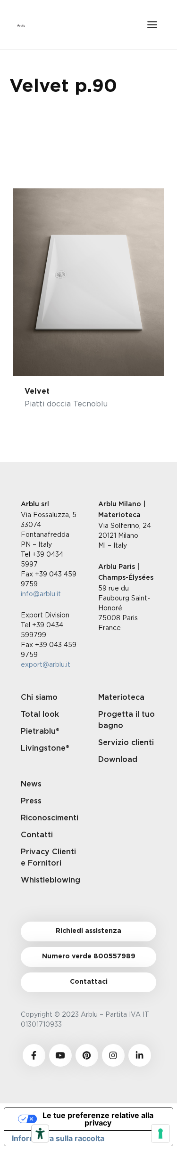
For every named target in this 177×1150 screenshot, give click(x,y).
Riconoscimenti (49, 818)
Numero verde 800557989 (88, 956)
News (31, 784)
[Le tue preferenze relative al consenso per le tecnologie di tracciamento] (160, 1133)
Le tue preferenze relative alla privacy (97, 1118)
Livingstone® (45, 748)
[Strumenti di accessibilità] (40, 1133)
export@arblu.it (45, 664)
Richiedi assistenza (88, 931)
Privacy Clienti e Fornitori (48, 857)
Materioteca (121, 697)
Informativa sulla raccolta (58, 1138)
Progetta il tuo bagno (126, 720)
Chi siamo (39, 697)
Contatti (37, 835)
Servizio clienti (126, 742)
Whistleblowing (50, 880)
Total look (40, 714)
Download (117, 759)
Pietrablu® (40, 731)
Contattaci (89, 982)
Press (31, 801)
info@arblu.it (41, 593)
